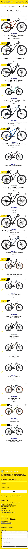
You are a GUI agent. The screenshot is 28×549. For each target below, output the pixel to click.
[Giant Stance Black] (14, 326)
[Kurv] (25, 6)
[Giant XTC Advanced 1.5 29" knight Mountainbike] (14, 112)
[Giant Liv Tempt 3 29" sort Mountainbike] (14, 199)
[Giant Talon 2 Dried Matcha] (14, 410)
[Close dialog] (26, 529)
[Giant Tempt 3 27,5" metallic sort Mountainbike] (14, 221)
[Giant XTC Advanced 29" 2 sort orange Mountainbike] (14, 25)
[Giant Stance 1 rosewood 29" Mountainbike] (14, 177)
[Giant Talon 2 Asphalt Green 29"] (14, 306)
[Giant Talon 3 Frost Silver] (14, 284)
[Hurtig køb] (1, 30)
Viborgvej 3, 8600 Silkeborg (9, 504)
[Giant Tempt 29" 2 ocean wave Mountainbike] (14, 90)
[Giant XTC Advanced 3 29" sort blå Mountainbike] (14, 134)
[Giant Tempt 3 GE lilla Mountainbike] (14, 156)
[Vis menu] (2, 6)
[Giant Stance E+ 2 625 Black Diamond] (14, 70)
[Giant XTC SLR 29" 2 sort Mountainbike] (14, 48)
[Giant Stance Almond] (14, 346)
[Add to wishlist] (25, 20)
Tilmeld (14, 546)
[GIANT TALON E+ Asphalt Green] (14, 264)
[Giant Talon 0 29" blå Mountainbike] (14, 243)
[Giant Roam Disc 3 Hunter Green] (14, 430)
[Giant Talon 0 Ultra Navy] (14, 388)
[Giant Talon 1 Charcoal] (14, 366)
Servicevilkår (15, 496)
